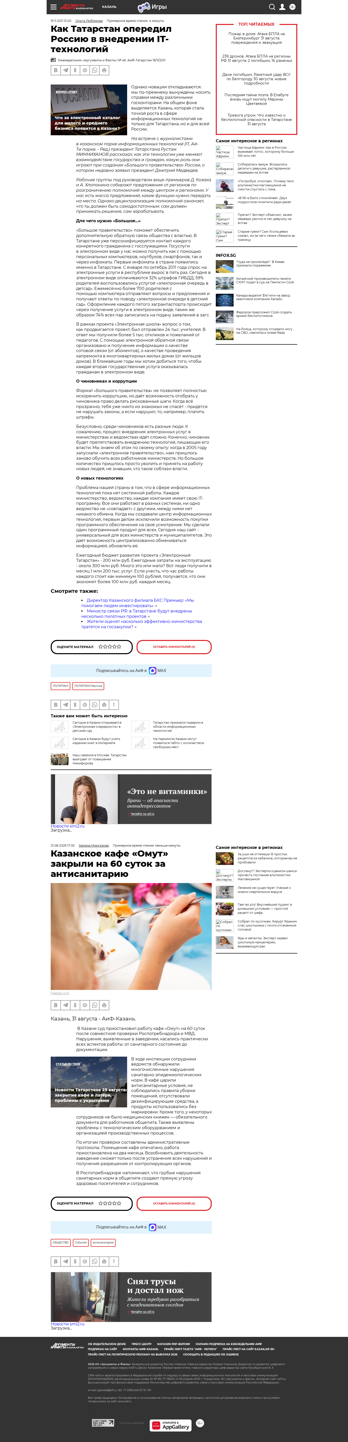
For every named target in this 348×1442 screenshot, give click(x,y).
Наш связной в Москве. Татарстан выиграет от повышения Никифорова (100, 759)
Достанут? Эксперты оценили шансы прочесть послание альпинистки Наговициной (267, 875)
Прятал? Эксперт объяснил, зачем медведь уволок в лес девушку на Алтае (265, 219)
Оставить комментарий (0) (174, 647)
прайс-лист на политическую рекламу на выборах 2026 (132, 1354)
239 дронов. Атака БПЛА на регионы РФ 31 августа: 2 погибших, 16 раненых (256, 58)
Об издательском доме (107, 1344)
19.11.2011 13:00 (61, 21)
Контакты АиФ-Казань (140, 1349)
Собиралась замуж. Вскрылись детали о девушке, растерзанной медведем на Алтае (264, 168)
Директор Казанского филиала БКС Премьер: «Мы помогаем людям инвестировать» (137, 603)
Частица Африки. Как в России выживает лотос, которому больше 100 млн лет (266, 152)
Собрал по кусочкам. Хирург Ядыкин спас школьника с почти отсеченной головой (267, 925)
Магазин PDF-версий (173, 1344)
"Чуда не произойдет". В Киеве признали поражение (260, 263)
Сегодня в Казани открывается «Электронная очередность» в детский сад (97, 727)
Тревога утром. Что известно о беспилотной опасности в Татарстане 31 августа (256, 119)
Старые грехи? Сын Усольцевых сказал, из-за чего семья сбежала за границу (266, 236)
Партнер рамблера (132, 1422)
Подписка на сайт (102, 1349)
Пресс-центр (141, 1344)
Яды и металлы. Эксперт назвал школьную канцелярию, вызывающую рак (263, 942)
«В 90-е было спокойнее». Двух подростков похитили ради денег (264, 200)
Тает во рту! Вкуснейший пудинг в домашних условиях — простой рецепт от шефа (265, 909)
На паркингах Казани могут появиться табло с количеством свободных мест (178, 743)
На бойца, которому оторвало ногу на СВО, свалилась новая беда (264, 330)
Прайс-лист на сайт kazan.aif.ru (248, 1349)
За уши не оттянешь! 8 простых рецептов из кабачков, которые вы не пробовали (267, 858)
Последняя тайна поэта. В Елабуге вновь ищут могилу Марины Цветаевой (256, 99)
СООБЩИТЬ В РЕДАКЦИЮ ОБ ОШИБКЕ (211, 1354)
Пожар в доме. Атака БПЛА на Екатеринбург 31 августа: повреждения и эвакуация (257, 38)
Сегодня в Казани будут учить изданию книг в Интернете (96, 741)
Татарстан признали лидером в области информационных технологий (178, 727)
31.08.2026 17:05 (63, 845)
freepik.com (60, 993)
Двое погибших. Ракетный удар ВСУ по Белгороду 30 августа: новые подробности (256, 79)
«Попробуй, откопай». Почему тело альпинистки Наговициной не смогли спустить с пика (266, 185)
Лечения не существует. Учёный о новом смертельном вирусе (264, 890)
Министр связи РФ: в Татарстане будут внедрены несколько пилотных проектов (136, 614)
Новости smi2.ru (68, 826)
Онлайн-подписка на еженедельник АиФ (229, 1344)
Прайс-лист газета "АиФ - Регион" (190, 1349)
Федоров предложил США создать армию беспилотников (264, 314)
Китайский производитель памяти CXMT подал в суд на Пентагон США (265, 280)
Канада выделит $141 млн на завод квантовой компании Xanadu (263, 297)
